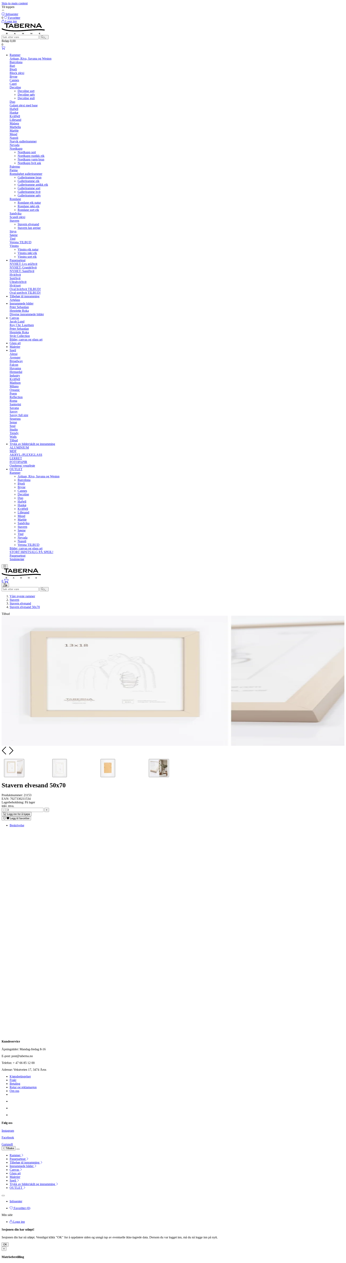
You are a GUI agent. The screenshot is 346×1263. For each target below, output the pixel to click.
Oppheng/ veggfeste (22, 465)
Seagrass (15, 418)
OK (5, 1244)
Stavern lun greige (29, 228)
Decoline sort (26, 91)
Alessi (13, 354)
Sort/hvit (15, 278)
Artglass (15, 300)
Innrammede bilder (21, 303)
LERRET (16, 458)
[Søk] (44, 37)
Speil (13, 350)
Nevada (14, 145)
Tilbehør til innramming (24, 296)
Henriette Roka (19, 310)
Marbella (15, 127)
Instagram (8, 1130)
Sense (13, 422)
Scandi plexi (17, 217)
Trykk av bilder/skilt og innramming (32, 444)
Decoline (15, 87)
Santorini (15, 404)
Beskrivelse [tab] (17, 825)
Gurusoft (7, 1144)
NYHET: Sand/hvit (22, 271)
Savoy (14, 411)
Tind (12, 238)
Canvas (14, 318)
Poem (13, 393)
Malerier (15, 346)
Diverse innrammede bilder (27, 314)
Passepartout (17, 260)
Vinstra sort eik (27, 256)
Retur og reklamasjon (23, 1087)
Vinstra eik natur (28, 249)
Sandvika (15, 213)
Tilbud (14, 440)
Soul (12, 426)
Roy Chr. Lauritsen (22, 325)
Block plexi (17, 73)
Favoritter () (21, 1208)
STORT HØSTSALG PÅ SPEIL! (31, 552)
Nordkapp (16, 148)
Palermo (15, 166)
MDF (13, 451)
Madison (15, 382)
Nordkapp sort (27, 152)
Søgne (14, 235)
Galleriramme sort (29, 188)
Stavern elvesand (28, 224)
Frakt (13, 1080)
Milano (14, 386)
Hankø (14, 112)
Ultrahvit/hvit (18, 282)
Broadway (16, 361)
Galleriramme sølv (29, 195)
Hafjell (14, 109)
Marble (14, 130)
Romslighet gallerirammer (26, 173)
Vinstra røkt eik (27, 253)
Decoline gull (26, 98)
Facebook (8, 1137)
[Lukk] (18, 1149)
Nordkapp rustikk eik (31, 155)
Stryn (13, 231)
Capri (13, 83)
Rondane (15, 199)
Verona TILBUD (20, 242)
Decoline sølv (26, 94)
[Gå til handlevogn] (3, 48)
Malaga (14, 123)
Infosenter (16, 1201)
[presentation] (5, 750)
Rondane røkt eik (28, 206)
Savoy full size (19, 415)
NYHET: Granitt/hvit (23, 267)
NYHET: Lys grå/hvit (23, 264)
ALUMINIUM (19, 447)
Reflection (16, 397)
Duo (12, 101)
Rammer (15, 55)
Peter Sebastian (19, 307)
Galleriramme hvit (29, 191)
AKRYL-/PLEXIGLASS (26, 454)
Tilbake (9, 1148)
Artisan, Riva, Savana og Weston (30, 58)
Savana (14, 408)
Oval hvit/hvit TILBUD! (25, 289)
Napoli (14, 137)
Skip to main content (15, 3)
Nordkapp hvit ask (29, 163)
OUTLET (16, 469)
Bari (12, 65)
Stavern (14, 220)
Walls (13, 436)
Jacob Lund (17, 321)
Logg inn (18, 1221)
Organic (15, 390)
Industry (15, 375)
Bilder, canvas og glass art (26, 339)
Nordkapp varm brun (31, 159)
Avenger (15, 357)
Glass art (15, 343)
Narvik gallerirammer (23, 141)
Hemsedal (16, 372)
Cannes (14, 80)
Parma (14, 170)
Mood (13, 134)
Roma (13, 400)
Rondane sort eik (28, 210)
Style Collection (20, 336)
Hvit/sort (15, 285)
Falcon (14, 364)
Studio (14, 429)
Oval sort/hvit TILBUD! (25, 292)
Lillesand (15, 119)
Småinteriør (17, 559)
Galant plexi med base (24, 105)
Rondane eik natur (29, 202)
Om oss (14, 1091)
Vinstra (14, 246)
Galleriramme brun (29, 177)
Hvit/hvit (15, 274)
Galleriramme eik (28, 181)
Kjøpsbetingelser (20, 1076)
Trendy (14, 433)
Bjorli (13, 69)
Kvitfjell (15, 116)
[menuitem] (177, 1155)
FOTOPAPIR (18, 462)
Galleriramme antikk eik (33, 184)
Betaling (15, 1083)
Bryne (13, 76)
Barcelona (16, 62)
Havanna (15, 368)
